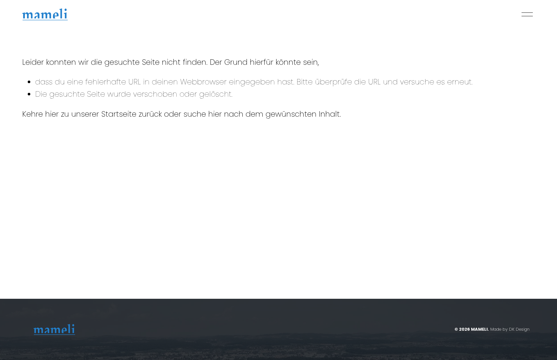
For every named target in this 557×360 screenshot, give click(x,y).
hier (52, 114)
